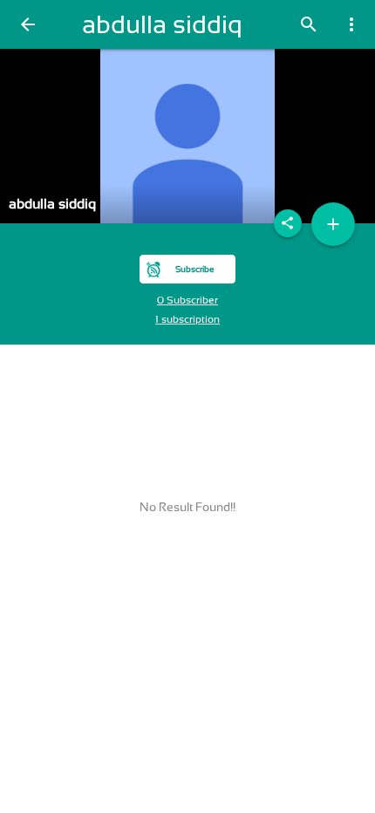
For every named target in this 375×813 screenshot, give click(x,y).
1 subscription (187, 319)
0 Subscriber (187, 300)
